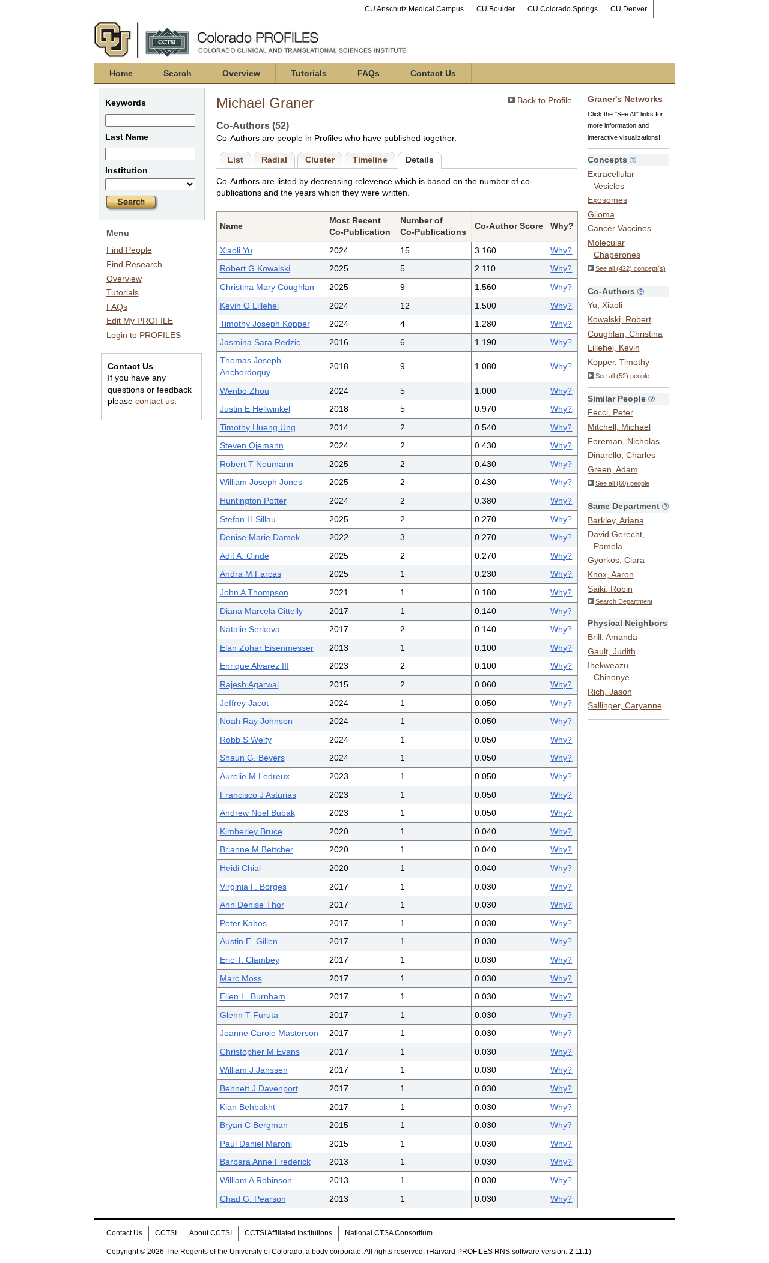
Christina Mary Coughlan (267, 287)
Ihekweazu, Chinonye (609, 671)
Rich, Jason (610, 691)
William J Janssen (254, 1070)
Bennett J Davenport (259, 1088)
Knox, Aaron (611, 574)
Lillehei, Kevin (614, 347)
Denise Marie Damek (260, 537)
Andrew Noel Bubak (257, 813)
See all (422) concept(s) (630, 268)
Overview (241, 73)
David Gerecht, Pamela (616, 540)
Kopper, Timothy (618, 362)
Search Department (623, 601)
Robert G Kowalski (255, 268)
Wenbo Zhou (244, 391)
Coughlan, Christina (625, 334)
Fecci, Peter (610, 412)
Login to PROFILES (143, 335)
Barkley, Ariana (616, 520)
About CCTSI (210, 1233)
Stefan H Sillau (248, 519)
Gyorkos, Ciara (616, 560)
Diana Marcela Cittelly (261, 611)
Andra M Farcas (250, 574)
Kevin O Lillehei (249, 305)
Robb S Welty (246, 739)
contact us (154, 401)
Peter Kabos (243, 923)
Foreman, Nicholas (624, 441)
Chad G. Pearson (253, 1199)
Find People (129, 250)
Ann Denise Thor (252, 904)
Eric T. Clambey (249, 960)
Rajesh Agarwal (249, 684)
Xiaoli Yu (236, 250)
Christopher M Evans (260, 1052)
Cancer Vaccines (619, 228)
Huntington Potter (253, 500)
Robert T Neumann (256, 464)
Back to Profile (544, 100)
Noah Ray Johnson (256, 721)
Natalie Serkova (250, 629)
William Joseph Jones (261, 482)
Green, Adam (613, 469)
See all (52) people (622, 375)
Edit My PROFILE (139, 320)
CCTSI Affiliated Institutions (288, 1233)
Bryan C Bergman (254, 1125)
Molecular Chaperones (614, 248)
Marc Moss (241, 978)
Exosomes (607, 200)
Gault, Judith (612, 651)
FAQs (368, 73)
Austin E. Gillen (249, 941)
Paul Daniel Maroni (256, 1143)
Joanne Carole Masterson (269, 1033)
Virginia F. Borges (253, 886)
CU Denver (628, 9)
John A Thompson (254, 592)
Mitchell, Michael (619, 427)
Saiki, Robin (610, 589)
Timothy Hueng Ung (258, 427)
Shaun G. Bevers (252, 757)
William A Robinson (256, 1180)
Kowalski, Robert (619, 319)
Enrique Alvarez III (254, 666)
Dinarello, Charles (621, 455)
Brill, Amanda (612, 637)
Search (177, 73)
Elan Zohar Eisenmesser (267, 648)
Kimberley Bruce (251, 831)
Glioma (601, 214)
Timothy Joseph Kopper (265, 323)
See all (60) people (622, 483)
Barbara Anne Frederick (265, 1161)
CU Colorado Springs (562, 9)
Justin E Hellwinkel (255, 409)
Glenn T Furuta (249, 1015)
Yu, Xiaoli (605, 305)
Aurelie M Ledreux (255, 776)
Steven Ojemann (252, 445)
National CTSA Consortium (389, 1233)
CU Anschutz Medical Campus (414, 9)
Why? (561, 250)
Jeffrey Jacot (244, 703)
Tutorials (309, 73)
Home (121, 73)
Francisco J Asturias (258, 795)
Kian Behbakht (247, 1107)
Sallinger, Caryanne (625, 705)
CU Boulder (495, 9)
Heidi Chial (240, 868)
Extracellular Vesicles (611, 180)
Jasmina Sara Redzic (260, 342)
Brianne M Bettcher (256, 849)
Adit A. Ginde (244, 556)
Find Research (134, 264)
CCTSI (166, 1233)
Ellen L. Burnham (252, 996)
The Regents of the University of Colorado (234, 1251)
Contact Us (433, 73)
